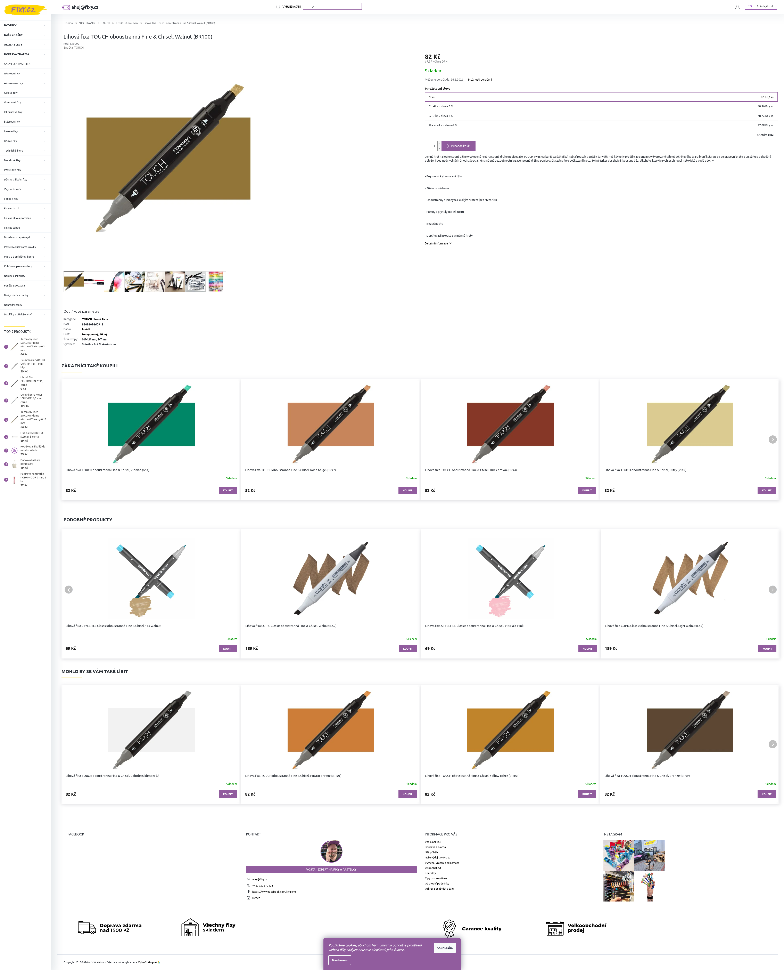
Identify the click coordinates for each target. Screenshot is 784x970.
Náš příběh (431, 852)
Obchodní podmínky (437, 883)
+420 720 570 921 (262, 885)
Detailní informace (436, 243)
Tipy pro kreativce (436, 878)
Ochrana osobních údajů (439, 888)
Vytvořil (147, 962)
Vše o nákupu (433, 841)
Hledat (289, 7)
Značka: (74, 47)
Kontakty (430, 873)
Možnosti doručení (480, 79)
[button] (69, 439)
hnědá (86, 329)
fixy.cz (256, 897)
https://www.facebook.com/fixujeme (274, 891)
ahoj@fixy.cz (259, 879)
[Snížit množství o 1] (439, 148)
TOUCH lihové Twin (95, 319)
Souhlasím (445, 948)
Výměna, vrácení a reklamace (442, 862)
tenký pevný (90, 334)
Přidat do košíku (461, 146)
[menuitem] (25, 25)
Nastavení (340, 960)
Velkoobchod (433, 867)
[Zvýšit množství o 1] (439, 143)
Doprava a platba (435, 847)
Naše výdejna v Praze (437, 857)
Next (773, 589)
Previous (69, 589)
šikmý (104, 334)
